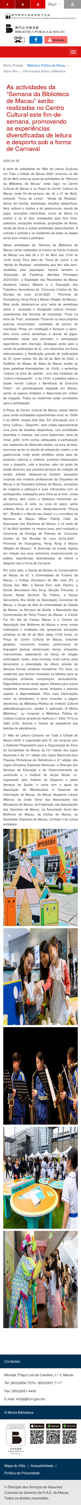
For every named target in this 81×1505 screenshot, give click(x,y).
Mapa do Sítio (14, 1465)
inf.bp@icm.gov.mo (30, 1398)
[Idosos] (20, 40)
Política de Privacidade (22, 1472)
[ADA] (72, 4)
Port (52, 4)
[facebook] (35, 40)
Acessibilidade (42, 1465)
